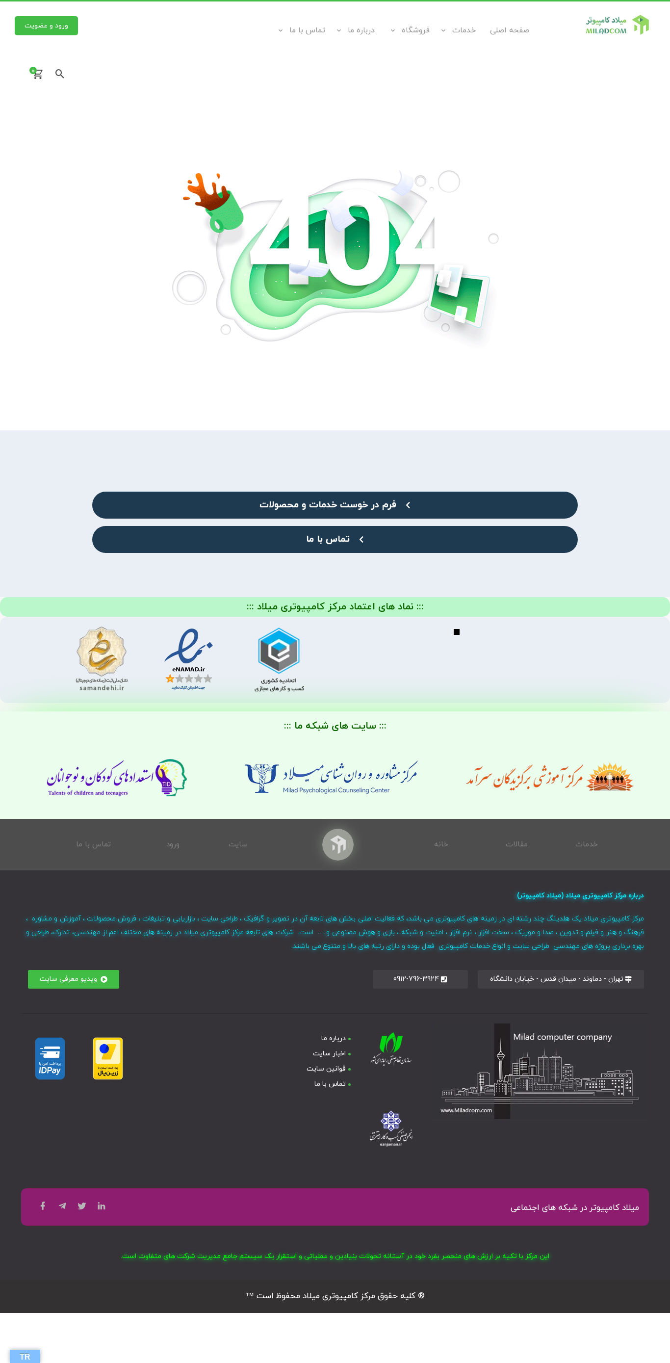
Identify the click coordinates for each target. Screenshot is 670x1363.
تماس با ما (307, 30)
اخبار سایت (329, 1053)
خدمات (464, 30)
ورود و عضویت (46, 25)
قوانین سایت (326, 1069)
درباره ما (361, 30)
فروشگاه (416, 30)
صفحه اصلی (509, 30)
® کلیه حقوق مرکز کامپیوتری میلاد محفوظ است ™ (335, 1296)
